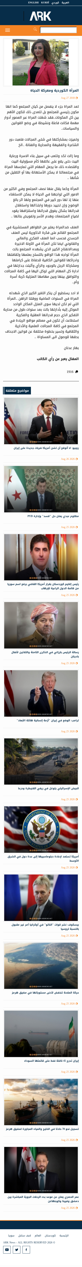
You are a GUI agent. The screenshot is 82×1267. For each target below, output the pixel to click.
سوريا (11, 1235)
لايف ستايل (24, 1235)
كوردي (55, 2)
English (33, 2)
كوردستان (50, 1235)
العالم (38, 1235)
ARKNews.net (41, 16)
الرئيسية (64, 1235)
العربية (65, 2)
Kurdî (45, 2)
